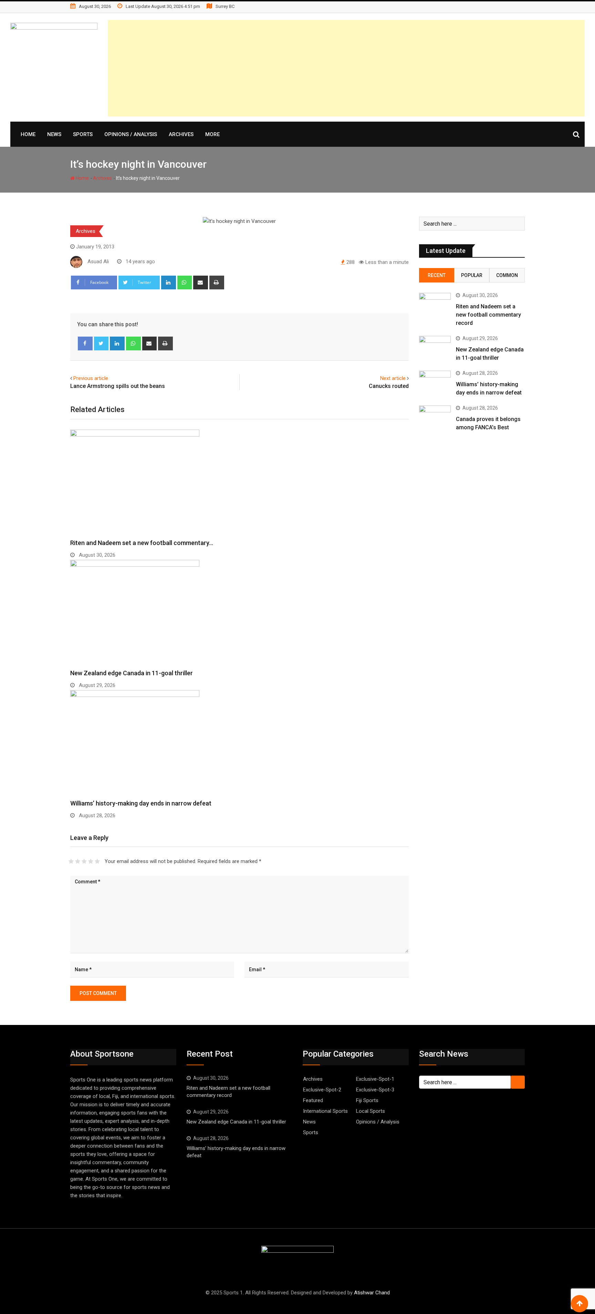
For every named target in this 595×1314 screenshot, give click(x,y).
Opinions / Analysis (130, 134)
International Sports (325, 1111)
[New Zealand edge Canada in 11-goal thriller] (435, 348)
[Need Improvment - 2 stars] (77, 861)
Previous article (90, 378)
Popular (471, 275)
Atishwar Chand (372, 1293)
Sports (83, 134)
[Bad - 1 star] (71, 861)
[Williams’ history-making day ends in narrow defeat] (435, 383)
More (212, 134)
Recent (437, 275)
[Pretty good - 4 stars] (90, 861)
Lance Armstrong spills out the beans (117, 386)
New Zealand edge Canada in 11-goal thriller (131, 673)
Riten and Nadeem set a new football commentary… (141, 542)
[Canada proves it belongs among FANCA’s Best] (435, 418)
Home (28, 134)
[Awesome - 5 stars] (97, 861)
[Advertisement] (378, 68)
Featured (313, 1100)
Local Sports (370, 1111)
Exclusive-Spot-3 (375, 1090)
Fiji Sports (367, 1100)
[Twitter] (101, 343)
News (54, 134)
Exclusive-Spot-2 (322, 1090)
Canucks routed (389, 386)
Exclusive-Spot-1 (375, 1079)
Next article (393, 378)
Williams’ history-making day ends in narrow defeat (140, 803)
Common (507, 275)
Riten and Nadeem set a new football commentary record (488, 314)
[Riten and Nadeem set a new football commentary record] (435, 305)
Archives (181, 134)
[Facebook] (85, 343)
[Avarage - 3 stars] (84, 861)
